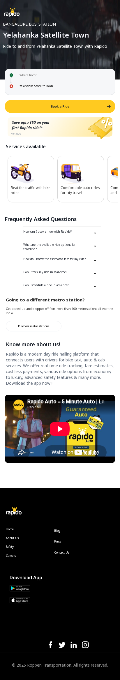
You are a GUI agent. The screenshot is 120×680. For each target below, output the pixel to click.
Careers (11, 556)
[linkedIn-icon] (74, 645)
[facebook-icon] (50, 645)
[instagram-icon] (85, 645)
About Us (12, 538)
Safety (10, 547)
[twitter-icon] (62, 645)
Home (10, 529)
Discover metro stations (33, 326)
